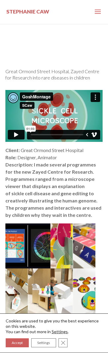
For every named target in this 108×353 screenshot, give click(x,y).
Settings (60, 331)
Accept (17, 342)
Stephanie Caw (27, 11)
